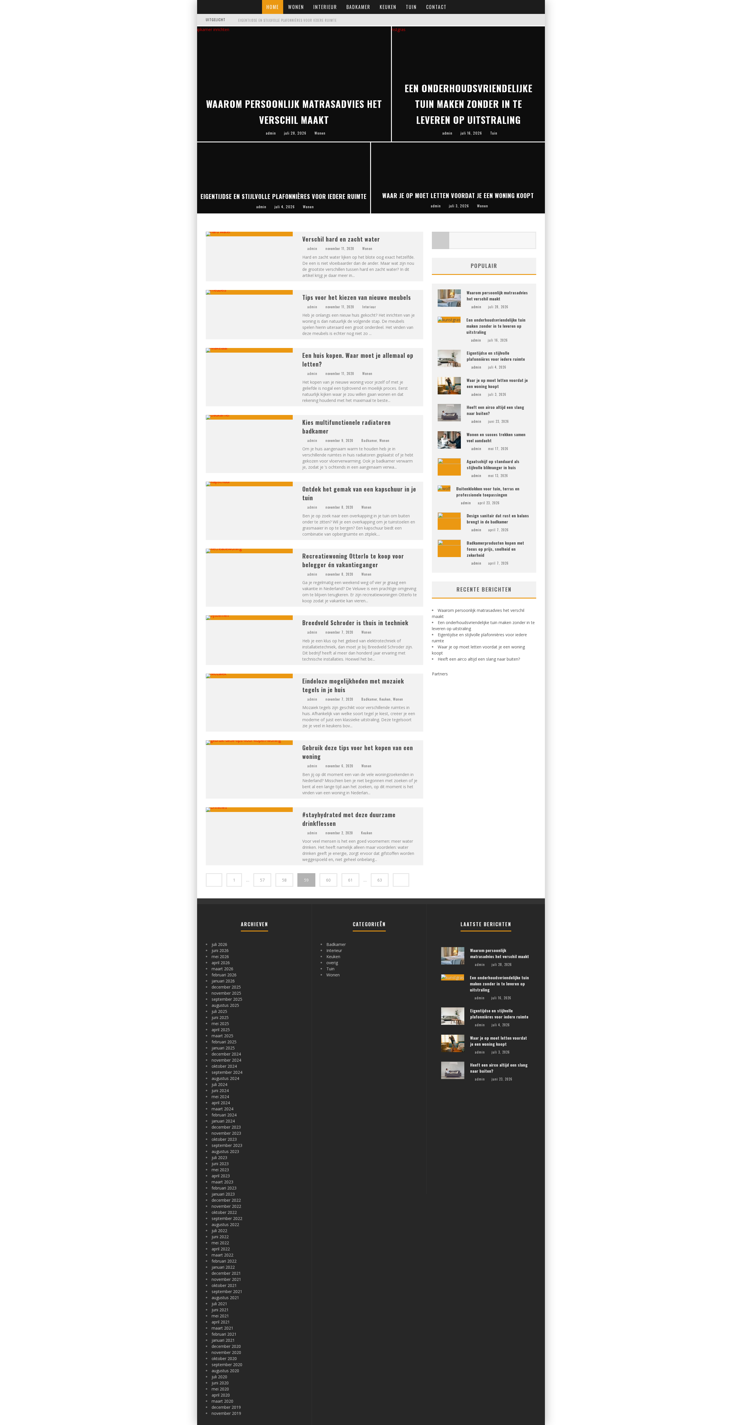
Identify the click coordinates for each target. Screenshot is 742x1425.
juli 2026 (219, 944)
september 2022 (227, 1218)
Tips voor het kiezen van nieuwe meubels (356, 297)
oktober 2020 (224, 1358)
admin (312, 248)
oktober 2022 (224, 1212)
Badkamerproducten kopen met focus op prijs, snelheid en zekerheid (495, 549)
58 (284, 880)
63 (379, 880)
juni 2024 (220, 1090)
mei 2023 (220, 1169)
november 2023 (226, 1133)
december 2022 (226, 1200)
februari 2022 (224, 1261)
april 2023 (221, 1176)
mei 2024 (220, 1096)
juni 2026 (220, 950)
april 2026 (221, 962)
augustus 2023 (225, 1151)
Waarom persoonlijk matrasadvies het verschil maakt (497, 295)
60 (328, 880)
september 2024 (227, 1072)
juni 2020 (220, 1383)
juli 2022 (219, 1230)
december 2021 (226, 1273)
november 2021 (226, 1279)
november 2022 (226, 1206)
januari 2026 (223, 981)
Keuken (388, 6)
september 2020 (227, 1364)
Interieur (325, 6)
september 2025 (227, 999)
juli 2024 (219, 1084)
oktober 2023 (224, 1139)
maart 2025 (222, 1035)
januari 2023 (223, 1194)
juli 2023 (219, 1157)
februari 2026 (224, 975)
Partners (440, 674)
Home (272, 6)
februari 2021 (224, 1334)
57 (262, 880)
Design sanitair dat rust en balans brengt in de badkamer (498, 518)
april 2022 (221, 1249)
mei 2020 (220, 1389)
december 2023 (226, 1127)
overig (332, 962)
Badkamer (358, 6)
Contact (436, 6)
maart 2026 (222, 968)
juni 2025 (220, 1017)
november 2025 (226, 993)
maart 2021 (222, 1328)
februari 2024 (224, 1115)
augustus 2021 (225, 1297)
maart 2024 (222, 1109)
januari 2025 (223, 1048)
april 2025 (221, 1029)
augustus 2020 (225, 1370)
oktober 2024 (224, 1066)
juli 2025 (219, 1011)
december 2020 (226, 1346)
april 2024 (221, 1102)
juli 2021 (219, 1303)
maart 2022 (222, 1255)
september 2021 (227, 1291)
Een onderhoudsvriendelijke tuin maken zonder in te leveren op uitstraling (495, 326)
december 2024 (226, 1054)
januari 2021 (223, 1340)
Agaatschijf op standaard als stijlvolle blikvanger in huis (493, 464)
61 (350, 880)
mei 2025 (220, 1023)
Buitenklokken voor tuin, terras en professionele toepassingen (487, 491)
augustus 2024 (225, 1078)
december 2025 (226, 987)
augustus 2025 (225, 1005)
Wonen (296, 6)
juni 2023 (220, 1163)
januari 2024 (223, 1121)
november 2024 (226, 1060)
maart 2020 (222, 1401)
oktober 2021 (224, 1285)
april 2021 (221, 1322)
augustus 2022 (225, 1224)
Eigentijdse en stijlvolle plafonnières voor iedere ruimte (287, 20)
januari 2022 (223, 1267)
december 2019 (226, 1407)
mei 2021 (220, 1316)
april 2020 (221, 1395)
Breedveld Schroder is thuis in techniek (355, 622)
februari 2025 (224, 1042)
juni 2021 (220, 1309)
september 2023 (227, 1145)
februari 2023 (224, 1188)
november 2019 (226, 1413)
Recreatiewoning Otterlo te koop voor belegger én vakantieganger (353, 560)
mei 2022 (220, 1242)
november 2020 (226, 1352)
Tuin (411, 6)
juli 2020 (219, 1376)
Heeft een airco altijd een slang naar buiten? (479, 659)
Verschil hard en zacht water (341, 239)
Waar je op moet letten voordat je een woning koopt (497, 383)
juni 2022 (220, 1236)
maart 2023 (222, 1182)
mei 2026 (220, 956)
